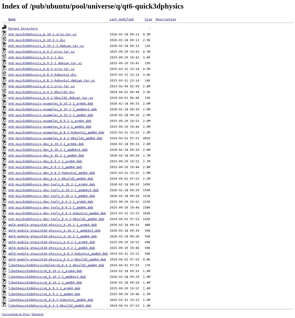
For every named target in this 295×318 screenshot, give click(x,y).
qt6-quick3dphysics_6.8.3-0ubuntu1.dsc (42, 74)
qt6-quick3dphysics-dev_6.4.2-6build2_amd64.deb (50, 178)
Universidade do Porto (16, 314)
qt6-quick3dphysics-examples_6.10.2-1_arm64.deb (50, 103)
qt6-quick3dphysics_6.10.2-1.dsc (36, 40)
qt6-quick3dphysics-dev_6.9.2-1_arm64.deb (45, 161)
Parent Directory (23, 28)
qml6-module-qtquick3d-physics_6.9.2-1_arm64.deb (51, 242)
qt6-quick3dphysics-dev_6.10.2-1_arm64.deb (46, 144)
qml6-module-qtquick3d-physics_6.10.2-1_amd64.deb (52, 236)
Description (166, 19)
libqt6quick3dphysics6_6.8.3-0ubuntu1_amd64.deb (50, 300)
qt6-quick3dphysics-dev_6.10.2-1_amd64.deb (46, 155)
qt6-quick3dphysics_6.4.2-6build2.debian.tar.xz (50, 98)
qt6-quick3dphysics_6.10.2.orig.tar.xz (42, 34)
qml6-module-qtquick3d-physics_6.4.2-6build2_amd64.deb (57, 259)
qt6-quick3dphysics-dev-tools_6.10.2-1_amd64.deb (51, 196)
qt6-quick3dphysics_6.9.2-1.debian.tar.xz (45, 63)
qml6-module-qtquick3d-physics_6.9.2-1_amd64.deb (51, 248)
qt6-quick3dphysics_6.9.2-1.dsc (36, 57)
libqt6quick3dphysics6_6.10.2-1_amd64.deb (45, 282)
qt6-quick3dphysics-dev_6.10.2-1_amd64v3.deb (48, 149)
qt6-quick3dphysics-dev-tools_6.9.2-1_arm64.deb (50, 201)
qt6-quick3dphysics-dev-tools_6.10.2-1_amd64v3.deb (53, 190)
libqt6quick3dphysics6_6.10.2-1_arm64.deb (45, 271)
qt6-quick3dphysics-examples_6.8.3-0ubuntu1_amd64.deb (56, 132)
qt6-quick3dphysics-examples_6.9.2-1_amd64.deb (49, 126)
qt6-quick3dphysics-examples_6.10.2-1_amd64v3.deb (52, 109)
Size (148, 19)
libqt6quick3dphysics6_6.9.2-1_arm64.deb (44, 288)
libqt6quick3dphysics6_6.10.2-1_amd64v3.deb (47, 277)
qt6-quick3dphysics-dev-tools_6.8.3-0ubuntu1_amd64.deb (57, 213)
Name (12, 19)
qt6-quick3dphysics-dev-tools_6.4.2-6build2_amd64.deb (56, 219)
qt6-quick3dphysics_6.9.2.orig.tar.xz (41, 51)
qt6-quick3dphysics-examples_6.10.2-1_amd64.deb (50, 115)
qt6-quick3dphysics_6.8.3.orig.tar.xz (41, 69)
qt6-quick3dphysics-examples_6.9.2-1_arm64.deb (49, 121)
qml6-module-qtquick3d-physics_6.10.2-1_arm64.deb (52, 225)
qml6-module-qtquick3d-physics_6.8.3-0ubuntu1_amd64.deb (58, 253)
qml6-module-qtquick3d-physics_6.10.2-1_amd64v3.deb (54, 230)
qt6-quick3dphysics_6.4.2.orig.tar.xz (41, 86)
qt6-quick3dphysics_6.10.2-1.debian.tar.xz (46, 46)
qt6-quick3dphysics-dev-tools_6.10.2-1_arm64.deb (51, 184)
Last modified (122, 19)
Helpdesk (38, 314)
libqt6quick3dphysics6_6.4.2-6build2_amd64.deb (49, 305)
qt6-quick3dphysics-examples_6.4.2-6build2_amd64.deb (55, 138)
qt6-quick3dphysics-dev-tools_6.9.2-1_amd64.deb (50, 207)
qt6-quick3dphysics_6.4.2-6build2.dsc (41, 92)
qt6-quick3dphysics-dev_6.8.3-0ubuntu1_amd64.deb (51, 173)
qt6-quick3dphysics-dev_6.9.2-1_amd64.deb (45, 167)
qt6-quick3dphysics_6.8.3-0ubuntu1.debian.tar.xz (51, 80)
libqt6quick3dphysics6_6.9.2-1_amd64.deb (44, 294)
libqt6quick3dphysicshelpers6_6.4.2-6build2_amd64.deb (56, 265)
